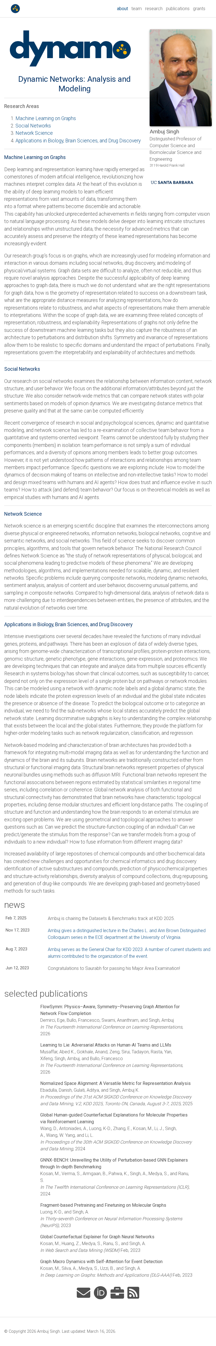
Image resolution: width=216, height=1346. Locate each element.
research (154, 8)
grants (199, 8)
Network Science (34, 133)
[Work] (117, 1293)
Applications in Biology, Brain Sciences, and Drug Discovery (78, 141)
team (136, 8)
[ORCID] (100, 1293)
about (123, 8)
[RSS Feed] (133, 1293)
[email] (83, 1293)
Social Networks (33, 126)
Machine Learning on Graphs (45, 118)
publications (178, 8)
